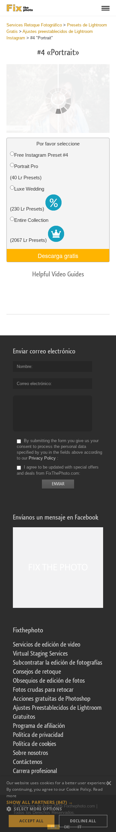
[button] (58, 802)
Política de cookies (34, 744)
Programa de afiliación (39, 726)
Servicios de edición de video (46, 644)
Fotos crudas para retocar (43, 690)
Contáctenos (27, 762)
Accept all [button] (31, 821)
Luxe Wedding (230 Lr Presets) (27, 199)
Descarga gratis (58, 255)
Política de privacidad (38, 735)
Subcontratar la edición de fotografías (57, 662)
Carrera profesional (35, 771)
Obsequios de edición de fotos (49, 681)
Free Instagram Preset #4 (41, 155)
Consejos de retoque (37, 672)
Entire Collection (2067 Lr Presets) (29, 230)
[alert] (58, 804)
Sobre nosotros (30, 753)
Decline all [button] (83, 821)
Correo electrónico (34, 383)
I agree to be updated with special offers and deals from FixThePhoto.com (58, 470)
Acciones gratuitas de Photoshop (52, 699)
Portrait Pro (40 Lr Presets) (26, 171)
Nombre (24, 366)
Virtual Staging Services (40, 653)
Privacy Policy (42, 458)
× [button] (108, 783)
